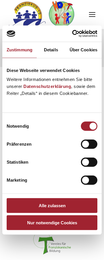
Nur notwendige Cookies (52, 222)
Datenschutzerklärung (47, 86)
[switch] (89, 144)
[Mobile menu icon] (92, 14)
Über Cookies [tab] (83, 49)
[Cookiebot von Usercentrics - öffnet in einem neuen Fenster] (73, 33)
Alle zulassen (52, 205)
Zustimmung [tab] (19, 49)
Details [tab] (51, 49)
